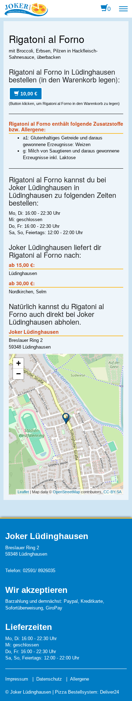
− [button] (18, 373)
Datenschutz (49, 679)
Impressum (16, 679)
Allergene (79, 679)
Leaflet (23, 492)
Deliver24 (109, 692)
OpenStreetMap (66, 492)
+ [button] (18, 363)
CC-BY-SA (112, 492)
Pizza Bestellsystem (76, 692)
